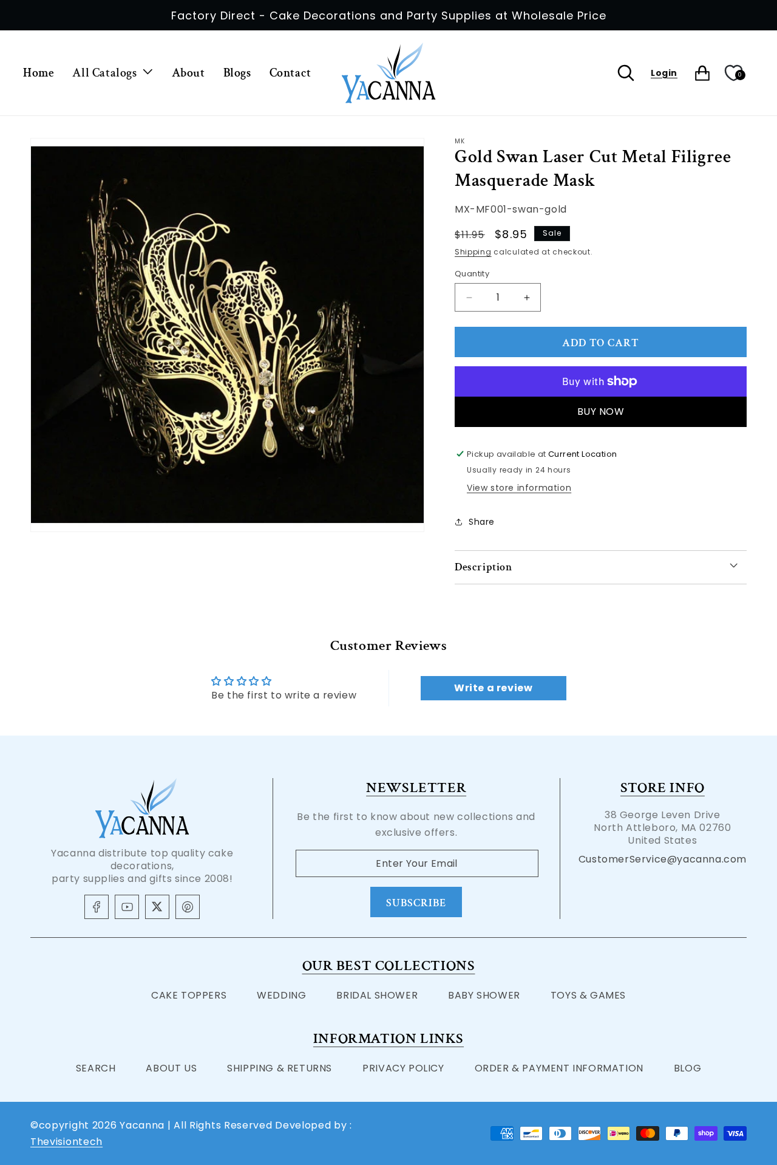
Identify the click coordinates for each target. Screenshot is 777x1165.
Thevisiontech (66, 1142)
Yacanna (142, 1125)
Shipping (473, 252)
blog (687, 1068)
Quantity (472, 273)
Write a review (493, 688)
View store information (519, 488)
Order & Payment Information (559, 1068)
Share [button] (482, 522)
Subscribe (416, 903)
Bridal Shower (377, 995)
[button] (112, 73)
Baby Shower (484, 995)
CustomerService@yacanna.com (663, 859)
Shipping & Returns (279, 1068)
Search (96, 1068)
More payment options (601, 412)
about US (171, 1068)
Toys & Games (588, 995)
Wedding (281, 995)
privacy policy (403, 1068)
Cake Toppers (188, 995)
